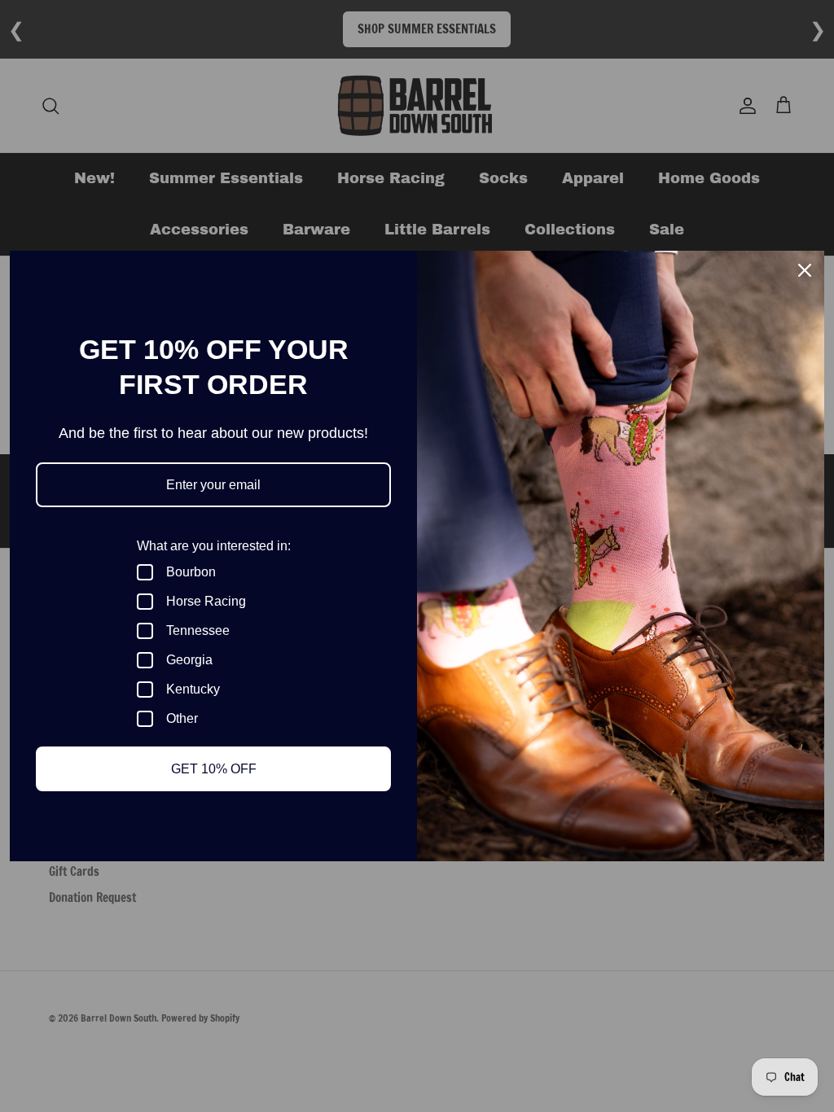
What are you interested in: (214, 546)
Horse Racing (206, 601)
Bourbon (191, 572)
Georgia (189, 660)
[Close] (804, 270)
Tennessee (198, 630)
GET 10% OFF (214, 769)
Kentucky (193, 689)
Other (182, 718)
